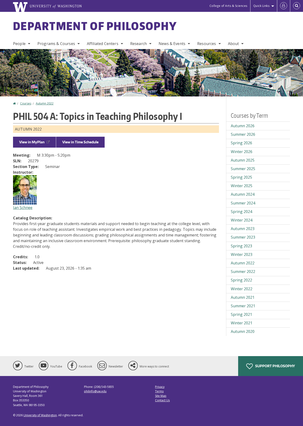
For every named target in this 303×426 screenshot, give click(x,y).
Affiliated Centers (102, 43)
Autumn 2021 (242, 297)
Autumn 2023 (242, 228)
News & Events (172, 43)
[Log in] (283, 6)
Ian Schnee (22, 207)
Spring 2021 (241, 314)
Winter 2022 (241, 288)
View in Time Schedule (80, 142)
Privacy (160, 387)
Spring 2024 (241, 211)
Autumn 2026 (242, 125)
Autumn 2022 (44, 103)
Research (138, 43)
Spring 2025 (241, 177)
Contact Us (162, 400)
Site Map (160, 396)
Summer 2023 (243, 237)
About (233, 43)
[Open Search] (296, 6)
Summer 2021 (243, 305)
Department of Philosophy (95, 25)
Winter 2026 (241, 151)
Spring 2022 (241, 280)
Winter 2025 (241, 185)
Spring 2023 (241, 246)
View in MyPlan (32, 142)
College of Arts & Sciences (228, 6)
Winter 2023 (241, 254)
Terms (159, 391)
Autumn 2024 (242, 194)
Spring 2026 (241, 142)
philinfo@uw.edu (95, 391)
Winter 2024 (241, 220)
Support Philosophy (274, 366)
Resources (206, 43)
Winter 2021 (241, 323)
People (19, 43)
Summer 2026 (243, 134)
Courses (25, 103)
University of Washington (40, 415)
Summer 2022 (243, 271)
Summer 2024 (243, 203)
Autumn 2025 (242, 160)
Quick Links (261, 6)
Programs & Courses (56, 43)
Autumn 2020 (242, 331)
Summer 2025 (243, 168)
